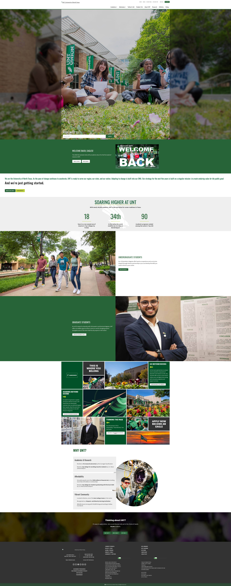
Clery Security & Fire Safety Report (113, 565)
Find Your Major (123, 269)
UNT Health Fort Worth (146, 575)
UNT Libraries (144, 546)
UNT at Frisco (144, 577)
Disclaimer (107, 575)
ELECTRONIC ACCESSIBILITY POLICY (79, 570)
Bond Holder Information (111, 572)
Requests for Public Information (112, 571)
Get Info (123, 533)
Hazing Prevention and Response (112, 563)
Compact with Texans (146, 563)
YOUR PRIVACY (79, 574)
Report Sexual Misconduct (111, 568)
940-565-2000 (90, 554)
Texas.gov (143, 565)
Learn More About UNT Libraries (157, 384)
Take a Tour (76, 161)
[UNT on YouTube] (78, 564)
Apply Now (85, 161)
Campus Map (144, 552)
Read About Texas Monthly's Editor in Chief (115, 433)
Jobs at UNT (144, 554)
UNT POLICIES (79, 572)
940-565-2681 (91, 557)
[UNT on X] (76, 564)
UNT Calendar (144, 548)
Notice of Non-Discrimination (111, 574)
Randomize (73, 375)
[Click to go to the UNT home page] (70, 4)
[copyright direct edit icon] (105, 584)
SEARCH (167, 1)
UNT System (143, 572)
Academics (113, 7)
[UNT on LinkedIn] (83, 564)
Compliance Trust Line (110, 569)
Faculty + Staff (109, 548)
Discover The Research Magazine (70, 414)
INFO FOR (161, 1)
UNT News (143, 550)
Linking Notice (108, 577)
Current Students (109, 546)
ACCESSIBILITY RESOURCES (79, 569)
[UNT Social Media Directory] (85, 564)
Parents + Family (109, 552)
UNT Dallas (143, 574)
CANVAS (144, 1)
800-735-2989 (89, 555)
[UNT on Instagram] (80, 564)
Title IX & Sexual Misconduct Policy (113, 566)
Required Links (108, 578)
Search (110, 136)
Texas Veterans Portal (146, 562)
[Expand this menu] (163, 2)
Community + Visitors (110, 554)
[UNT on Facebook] (74, 564)
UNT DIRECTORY (155, 1)
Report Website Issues (70, 560)
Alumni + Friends (109, 550)
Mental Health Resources (111, 562)
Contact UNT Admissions (88, 560)
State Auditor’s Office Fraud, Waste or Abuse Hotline (153, 568)
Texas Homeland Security (146, 566)
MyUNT (140, 1)
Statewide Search (145, 569)
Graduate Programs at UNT (79, 334)
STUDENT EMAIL (149, 1)
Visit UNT (107, 533)
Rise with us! (71, 132)
